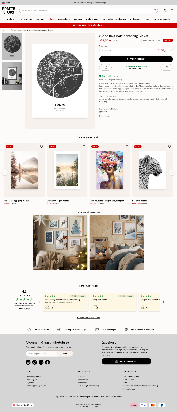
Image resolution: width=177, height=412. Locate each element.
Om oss (81, 376)
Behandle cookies (130, 389)
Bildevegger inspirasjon (36, 386)
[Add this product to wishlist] (167, 67)
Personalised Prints (18, 30)
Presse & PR (83, 379)
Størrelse (103, 46)
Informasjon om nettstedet (92, 397)
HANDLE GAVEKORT (128, 361)
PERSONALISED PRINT (151, 40)
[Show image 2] (12, 76)
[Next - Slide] (172, 172)
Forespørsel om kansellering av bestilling (140, 386)
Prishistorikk (104, 116)
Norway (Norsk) (22, 405)
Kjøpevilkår (59, 397)
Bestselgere (32, 379)
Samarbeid (82, 382)
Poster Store (94, 404)
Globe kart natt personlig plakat (42, 30)
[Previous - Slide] (5, 172)
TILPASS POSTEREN (136, 59)
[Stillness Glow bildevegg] (60, 242)
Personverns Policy (114, 397)
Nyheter (30, 382)
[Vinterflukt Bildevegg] (117, 242)
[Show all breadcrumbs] (5, 30)
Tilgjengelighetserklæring (88, 386)
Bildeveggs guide (34, 376)
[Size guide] (105, 67)
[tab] (166, 10)
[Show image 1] (12, 46)
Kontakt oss (128, 379)
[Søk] (155, 10)
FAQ (125, 382)
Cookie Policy (72, 397)
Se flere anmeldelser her (88, 318)
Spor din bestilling (131, 376)
